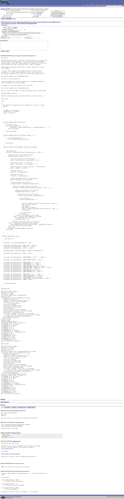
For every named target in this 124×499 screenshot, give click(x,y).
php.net (84, 4)
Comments (7, 407)
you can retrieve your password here (27, 23)
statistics (114, 4)
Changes (14, 407)
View (3, 18)
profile (41, 12)
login (123, 4)
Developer (8, 18)
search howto (109, 4)
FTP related (39, 13)
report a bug (97, 4)
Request (3, 9)
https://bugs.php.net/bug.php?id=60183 (11, 425)
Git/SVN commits (22, 407)
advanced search (104, 4)
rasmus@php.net (16, 432)
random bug (119, 4)
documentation (92, 4)
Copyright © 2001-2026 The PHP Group (13, 496)
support (87, 4)
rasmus (38, 12)
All (2, 407)
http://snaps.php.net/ (7, 448)
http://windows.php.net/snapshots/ (10, 453)
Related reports (31, 407)
